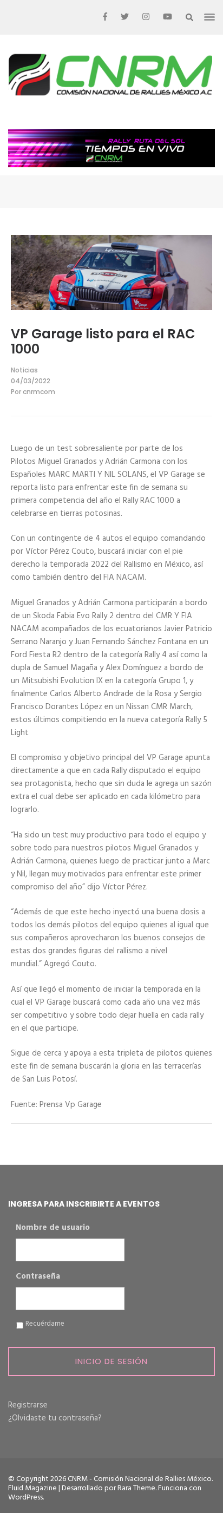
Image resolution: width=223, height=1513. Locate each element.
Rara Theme (136, 1488)
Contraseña (38, 1277)
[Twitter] (125, 17)
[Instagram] (145, 17)
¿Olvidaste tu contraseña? (55, 1418)
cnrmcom (39, 391)
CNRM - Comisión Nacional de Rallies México (140, 1479)
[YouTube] (167, 17)
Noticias (24, 370)
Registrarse (28, 1405)
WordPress (25, 1497)
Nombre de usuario (53, 1228)
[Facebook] (105, 17)
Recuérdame (44, 1324)
